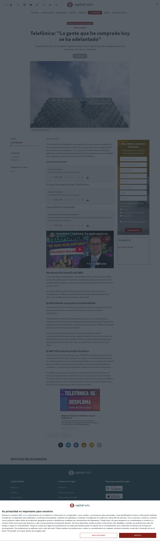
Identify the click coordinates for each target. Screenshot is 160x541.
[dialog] (80, 521)
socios (25, 515)
